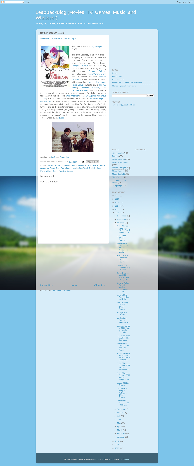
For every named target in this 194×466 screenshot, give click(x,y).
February (121, 433)
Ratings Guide (118, 80)
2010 (117, 445)
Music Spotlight (118, 174)
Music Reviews (118, 171)
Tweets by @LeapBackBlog (123, 105)
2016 (117, 199)
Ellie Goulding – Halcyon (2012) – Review (123, 306)
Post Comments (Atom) (61, 291)
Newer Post (46, 285)
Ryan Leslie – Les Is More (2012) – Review (123, 258)
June (119, 420)
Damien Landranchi (55, 165)
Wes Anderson (72, 96)
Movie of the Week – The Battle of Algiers (123, 346)
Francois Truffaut (83, 165)
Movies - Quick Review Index (124, 86)
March (120, 430)
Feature (115, 156)
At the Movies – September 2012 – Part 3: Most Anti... (124, 356)
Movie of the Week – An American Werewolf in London (122, 247)
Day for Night (96, 46)
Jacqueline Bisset (80, 90)
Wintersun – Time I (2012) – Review (123, 267)
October (120, 223)
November (121, 219)
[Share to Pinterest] (97, 161)
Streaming (64, 157)
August (120, 413)
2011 (117, 441)
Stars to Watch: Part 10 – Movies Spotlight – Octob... (123, 287)
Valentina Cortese (90, 88)
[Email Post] (83, 162)
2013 (117, 209)
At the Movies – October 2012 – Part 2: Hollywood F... (123, 366)
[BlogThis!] (90, 161)
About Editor (117, 76)
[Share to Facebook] (95, 161)
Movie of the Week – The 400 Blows (123, 403)
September (122, 409)
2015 (117, 202)
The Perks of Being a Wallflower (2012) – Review (122, 393)
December (121, 216)
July (119, 416)
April (119, 427)
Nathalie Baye (94, 82)
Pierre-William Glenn (97, 74)
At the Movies (118, 153)
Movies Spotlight (119, 168)
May (119, 423)
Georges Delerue (97, 71)
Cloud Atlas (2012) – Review (121, 238)
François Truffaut (80, 66)
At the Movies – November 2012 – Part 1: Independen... (124, 229)
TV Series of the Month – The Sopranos (123, 338)
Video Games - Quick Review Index (127, 83)
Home (73, 285)
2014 (117, 206)
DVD (53, 157)
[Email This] (87, 161)
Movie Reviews (118, 159)
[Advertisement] (73, 263)
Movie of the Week (80, 168)
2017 (117, 196)
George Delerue (98, 165)
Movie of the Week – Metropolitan (123, 320)
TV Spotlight (117, 186)
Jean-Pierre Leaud (64, 168)
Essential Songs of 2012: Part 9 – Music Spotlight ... (123, 329)
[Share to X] (92, 161)
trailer (61, 118)
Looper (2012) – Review (123, 384)
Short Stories (117, 177)
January (120, 437)
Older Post (100, 285)
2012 (117, 213)
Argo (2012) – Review (122, 314)
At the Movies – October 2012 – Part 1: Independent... (124, 376)
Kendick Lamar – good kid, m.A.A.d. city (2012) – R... (124, 276)
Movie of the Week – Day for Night (58, 38)
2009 (117, 448)
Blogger (126, 459)
